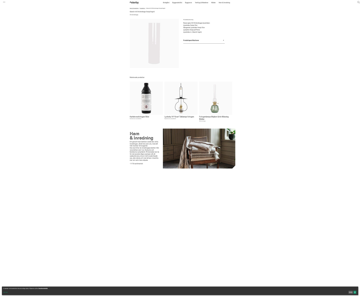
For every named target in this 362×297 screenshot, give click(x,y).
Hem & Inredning (224, 3)
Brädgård (166, 3)
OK (355, 292)
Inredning (142, 8)
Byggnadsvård (177, 3)
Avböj (350, 292)
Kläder (213, 3)
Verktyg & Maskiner (201, 3)
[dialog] (180, 291)
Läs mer (5, 292)
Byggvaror (188, 3)
